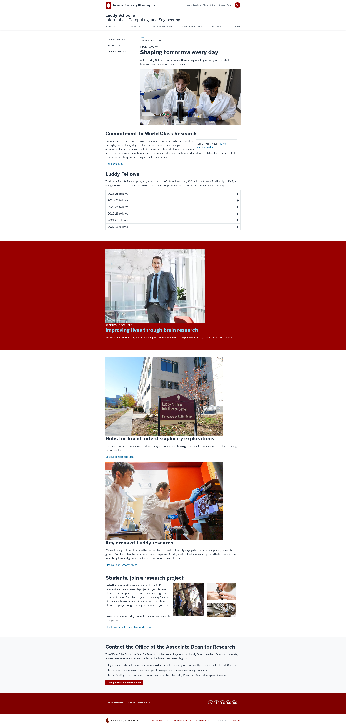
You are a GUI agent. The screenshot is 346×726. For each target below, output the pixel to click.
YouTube (228, 702)
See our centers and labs (119, 456)
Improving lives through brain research (151, 330)
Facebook (216, 702)
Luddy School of (142, 17)
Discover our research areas (121, 564)
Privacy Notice (193, 720)
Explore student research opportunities (129, 627)
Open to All (182, 720)
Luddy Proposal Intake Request (124, 682)
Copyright (204, 720)
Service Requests (139, 702)
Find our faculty (114, 163)
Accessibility (157, 720)
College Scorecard (170, 720)
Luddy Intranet (114, 702)
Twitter (210, 702)
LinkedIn (234, 702)
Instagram (222, 702)
